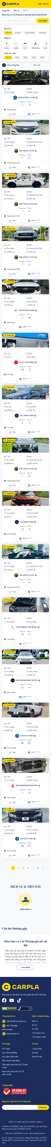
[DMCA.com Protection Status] (9, 1008)
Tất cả (8, 33)
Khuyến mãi (37, 1057)
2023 (42, 57)
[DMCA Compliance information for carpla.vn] (25, 1009)
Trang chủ (6, 10)
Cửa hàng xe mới (39, 1037)
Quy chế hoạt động (9, 1053)
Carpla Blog (37, 1049)
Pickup (25, 10)
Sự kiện (35, 1053)
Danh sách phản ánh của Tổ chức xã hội (13, 1072)
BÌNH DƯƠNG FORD (26, 98)
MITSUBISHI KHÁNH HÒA (27, 785)
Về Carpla (6, 1049)
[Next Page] (43, 868)
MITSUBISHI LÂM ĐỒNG (26, 627)
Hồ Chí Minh (30, 33)
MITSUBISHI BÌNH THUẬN (27, 680)
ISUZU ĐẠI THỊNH (26, 362)
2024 (34, 57)
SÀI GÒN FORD (26, 736)
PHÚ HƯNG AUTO (26, 151)
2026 (17, 57)
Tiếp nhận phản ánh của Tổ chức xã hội (15, 1065)
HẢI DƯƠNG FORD (26, 310)
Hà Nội (17, 33)
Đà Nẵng (42, 33)
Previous (4, 902)
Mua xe (16, 10)
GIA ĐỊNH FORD (26, 522)
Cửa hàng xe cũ (38, 1033)
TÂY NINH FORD (27, 415)
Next (47, 902)
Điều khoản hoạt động (10, 1060)
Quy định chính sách (10, 1057)
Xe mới (35, 1029)
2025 (25, 57)
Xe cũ (34, 1025)
